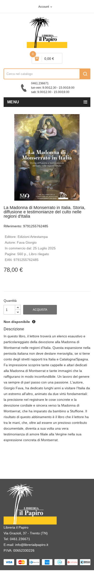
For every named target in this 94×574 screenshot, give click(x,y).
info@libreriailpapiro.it (31, 545)
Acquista (40, 309)
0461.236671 (20, 539)
